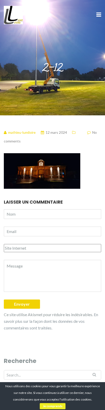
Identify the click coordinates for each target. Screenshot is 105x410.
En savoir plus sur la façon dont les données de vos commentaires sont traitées (51, 321)
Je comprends (52, 406)
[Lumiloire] (13, 14)
